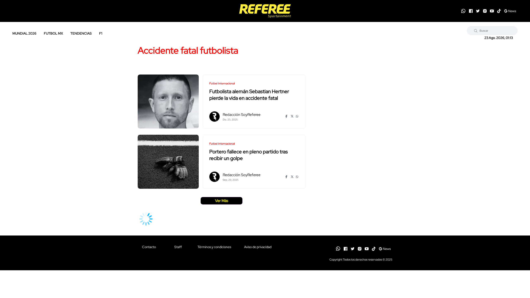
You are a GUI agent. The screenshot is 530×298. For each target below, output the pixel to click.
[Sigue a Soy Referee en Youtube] (492, 11)
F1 (100, 33)
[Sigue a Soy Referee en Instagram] (485, 11)
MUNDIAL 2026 (24, 33)
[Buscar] (475, 30)
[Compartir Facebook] (287, 116)
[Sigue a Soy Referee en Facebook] (471, 11)
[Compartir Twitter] (292, 116)
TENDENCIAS (81, 33)
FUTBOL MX (53, 33)
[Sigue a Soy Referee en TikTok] (499, 11)
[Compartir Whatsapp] (297, 116)
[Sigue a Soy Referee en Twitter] (478, 11)
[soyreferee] (265, 11)
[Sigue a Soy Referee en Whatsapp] (463, 10)
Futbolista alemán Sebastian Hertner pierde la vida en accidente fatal (249, 94)
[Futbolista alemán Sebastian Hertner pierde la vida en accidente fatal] (168, 101)
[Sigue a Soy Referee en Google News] (510, 11)
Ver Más (221, 200)
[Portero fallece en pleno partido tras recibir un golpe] (168, 162)
